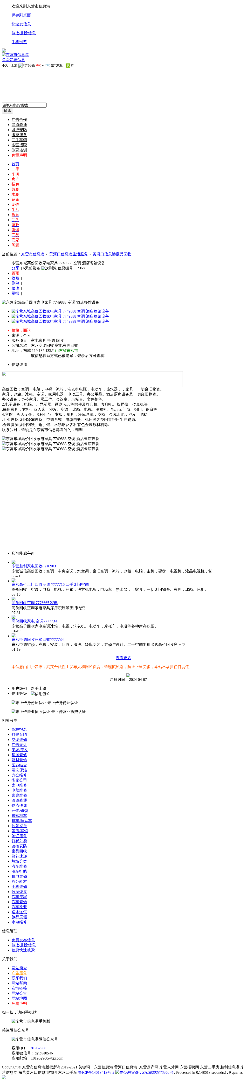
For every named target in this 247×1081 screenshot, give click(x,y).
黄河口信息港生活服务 (68, 254)
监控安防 (19, 130)
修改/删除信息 (24, 33)
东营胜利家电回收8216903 (34, 566)
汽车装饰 (19, 902)
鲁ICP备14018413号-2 (96, 1072)
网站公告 (19, 993)
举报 (15, 293)
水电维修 (19, 922)
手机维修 (19, 887)
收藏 (15, 278)
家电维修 (19, 785)
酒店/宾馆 (20, 831)
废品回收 (19, 851)
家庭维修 (19, 795)
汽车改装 (19, 907)
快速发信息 (21, 24)
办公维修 (19, 775)
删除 (15, 283)
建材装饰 (19, 760)
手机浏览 (19, 42)
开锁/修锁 (20, 811)
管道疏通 (19, 125)
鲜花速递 (19, 856)
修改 (15, 288)
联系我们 (19, 978)
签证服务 (19, 836)
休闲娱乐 (19, 826)
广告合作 (19, 120)
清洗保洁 (19, 770)
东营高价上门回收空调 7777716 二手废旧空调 (50, 584)
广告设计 (19, 745)
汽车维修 (19, 866)
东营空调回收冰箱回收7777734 (38, 639)
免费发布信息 (13, 60)
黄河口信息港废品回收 (112, 254)
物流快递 (19, 805)
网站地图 (19, 998)
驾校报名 (19, 729)
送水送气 (19, 912)
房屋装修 (19, 755)
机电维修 (19, 876)
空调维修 (19, 740)
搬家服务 (19, 135)
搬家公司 (19, 780)
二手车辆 (19, 140)
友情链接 (19, 988)
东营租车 (19, 816)
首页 (15, 164)
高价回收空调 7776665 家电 (35, 603)
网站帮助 (19, 983)
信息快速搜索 (23, 950)
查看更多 (123, 658)
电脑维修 (19, 790)
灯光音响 (19, 734)
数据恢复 (19, 892)
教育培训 (19, 150)
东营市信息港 (32, 254)
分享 (15, 268)
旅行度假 (19, 917)
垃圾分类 (19, 861)
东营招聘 (19, 145)
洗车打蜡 (19, 871)
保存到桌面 (21, 15)
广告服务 (19, 973)
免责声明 (19, 155)
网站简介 (19, 968)
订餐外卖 (19, 841)
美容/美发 (20, 750)
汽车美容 (19, 897)
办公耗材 (19, 881)
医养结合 (19, 765)
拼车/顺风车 (22, 821)
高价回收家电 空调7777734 (34, 621)
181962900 (37, 1048)
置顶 (15, 273)
